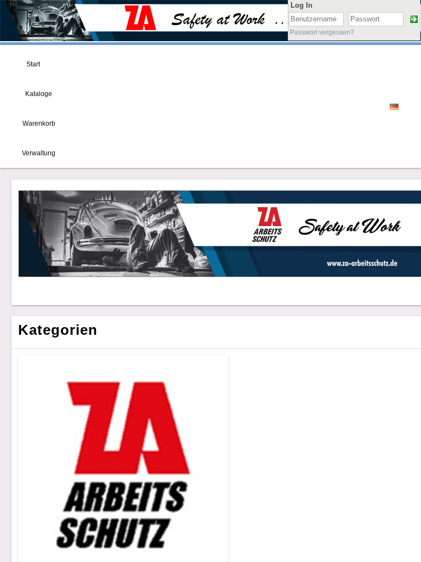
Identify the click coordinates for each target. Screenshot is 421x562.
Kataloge (38, 94)
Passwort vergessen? (322, 32)
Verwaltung (38, 153)
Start (33, 64)
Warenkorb (38, 123)
